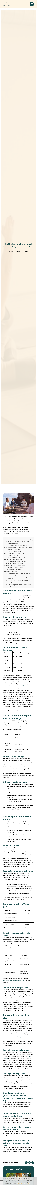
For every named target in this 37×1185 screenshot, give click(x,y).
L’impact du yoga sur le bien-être (15, 565)
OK (28, 1184)
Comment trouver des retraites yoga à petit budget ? (19, 577)
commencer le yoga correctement (20, 1037)
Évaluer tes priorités (13, 555)
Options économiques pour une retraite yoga (18, 547)
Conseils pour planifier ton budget (15, 553)
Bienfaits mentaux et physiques (16, 567)
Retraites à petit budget (14, 549)
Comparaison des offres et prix (14, 559)
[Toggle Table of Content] (30, 539)
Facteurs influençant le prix (14, 543)
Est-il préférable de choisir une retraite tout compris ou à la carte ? (19, 585)
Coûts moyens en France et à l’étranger (18, 545)
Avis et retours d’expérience (15, 563)
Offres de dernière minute (15, 551)
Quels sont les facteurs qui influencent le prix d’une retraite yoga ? (20, 574)
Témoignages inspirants (14, 569)
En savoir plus (21, 1184)
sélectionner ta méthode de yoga (13, 981)
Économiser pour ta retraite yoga (16, 557)
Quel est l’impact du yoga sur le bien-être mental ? (19, 581)
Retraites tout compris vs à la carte (17, 561)
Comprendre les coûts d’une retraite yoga (17, 542)
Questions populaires (11, 571)
